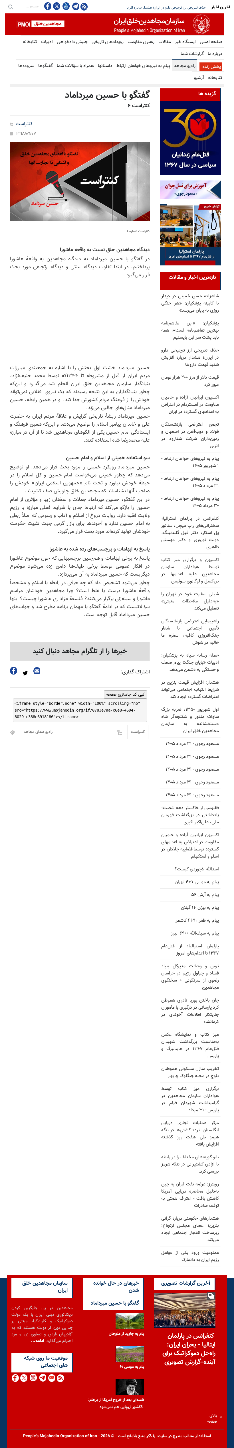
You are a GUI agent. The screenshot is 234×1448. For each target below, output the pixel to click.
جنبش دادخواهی (72, 42)
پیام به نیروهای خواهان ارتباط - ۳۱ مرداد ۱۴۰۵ (190, 482)
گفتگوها (45, 66)
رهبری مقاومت (141, 42)
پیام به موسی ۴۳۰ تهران (197, 882)
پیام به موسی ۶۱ (133, 1367)
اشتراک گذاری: (135, 672)
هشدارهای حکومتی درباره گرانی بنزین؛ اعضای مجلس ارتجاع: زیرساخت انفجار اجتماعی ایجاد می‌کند (190, 1229)
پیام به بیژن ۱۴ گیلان (200, 907)
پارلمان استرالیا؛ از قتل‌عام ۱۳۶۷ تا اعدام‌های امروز (190, 950)
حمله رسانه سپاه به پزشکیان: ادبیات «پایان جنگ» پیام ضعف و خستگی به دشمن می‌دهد (190, 662)
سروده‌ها (26, 66)
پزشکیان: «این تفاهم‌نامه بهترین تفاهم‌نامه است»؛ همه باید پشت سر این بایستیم (190, 330)
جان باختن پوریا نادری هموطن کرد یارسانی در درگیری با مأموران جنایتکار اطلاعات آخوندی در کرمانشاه (190, 1011)
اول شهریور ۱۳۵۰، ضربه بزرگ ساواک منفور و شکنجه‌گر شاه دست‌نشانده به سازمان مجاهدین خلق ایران (190, 720)
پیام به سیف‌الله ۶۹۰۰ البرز (195, 933)
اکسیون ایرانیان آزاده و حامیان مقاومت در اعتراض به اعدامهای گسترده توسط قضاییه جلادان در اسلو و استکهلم (190, 846)
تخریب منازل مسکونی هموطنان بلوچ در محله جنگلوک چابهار (190, 1072)
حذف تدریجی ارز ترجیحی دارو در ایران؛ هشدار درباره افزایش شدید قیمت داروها (190, 357)
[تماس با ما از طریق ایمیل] (51, 1378)
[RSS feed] (84, 6)
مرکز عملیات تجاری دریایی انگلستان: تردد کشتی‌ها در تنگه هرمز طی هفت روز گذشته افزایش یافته (190, 1134)
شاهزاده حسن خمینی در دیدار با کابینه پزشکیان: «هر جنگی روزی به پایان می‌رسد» (190, 303)
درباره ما (215, 54)
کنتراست (24, 124)
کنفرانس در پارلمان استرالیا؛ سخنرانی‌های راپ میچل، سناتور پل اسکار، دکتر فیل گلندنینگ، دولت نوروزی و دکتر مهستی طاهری (190, 533)
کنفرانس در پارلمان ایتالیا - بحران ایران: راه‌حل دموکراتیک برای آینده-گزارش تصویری (188, 1349)
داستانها (105, 66)
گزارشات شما (192, 54)
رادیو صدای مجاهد (38, 732)
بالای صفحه (213, 1417)
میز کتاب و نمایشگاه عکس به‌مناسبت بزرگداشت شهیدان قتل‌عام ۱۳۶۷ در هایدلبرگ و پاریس (190, 1045)
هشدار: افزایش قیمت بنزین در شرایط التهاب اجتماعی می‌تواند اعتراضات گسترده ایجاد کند (190, 689)
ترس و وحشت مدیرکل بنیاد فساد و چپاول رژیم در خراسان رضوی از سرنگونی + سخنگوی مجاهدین (190, 977)
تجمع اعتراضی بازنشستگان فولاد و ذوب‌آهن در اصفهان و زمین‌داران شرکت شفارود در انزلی (190, 435)
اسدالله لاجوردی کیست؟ (197, 869)
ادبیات (47, 42)
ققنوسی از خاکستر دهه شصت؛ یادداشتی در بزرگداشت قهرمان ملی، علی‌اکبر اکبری (190, 815)
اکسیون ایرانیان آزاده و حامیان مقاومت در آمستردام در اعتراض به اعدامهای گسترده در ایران (190, 404)
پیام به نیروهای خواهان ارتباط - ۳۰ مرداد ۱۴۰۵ (190, 502)
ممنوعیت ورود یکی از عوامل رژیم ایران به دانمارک (190, 1256)
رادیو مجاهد (184, 66)
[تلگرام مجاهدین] (75, 6)
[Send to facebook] (13, 671)
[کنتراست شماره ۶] (80, 181)
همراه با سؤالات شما (75, 66)
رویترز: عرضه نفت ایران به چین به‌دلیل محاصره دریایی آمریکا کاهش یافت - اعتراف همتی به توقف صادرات (190, 1195)
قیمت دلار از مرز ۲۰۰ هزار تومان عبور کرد (178, 7)
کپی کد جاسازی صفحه (125, 694)
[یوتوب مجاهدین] (66, 6)
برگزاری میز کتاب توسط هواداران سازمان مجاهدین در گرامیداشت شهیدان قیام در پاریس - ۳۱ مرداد (190, 1099)
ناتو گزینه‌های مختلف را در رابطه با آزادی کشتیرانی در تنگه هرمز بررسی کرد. (190, 1164)
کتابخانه (30, 42)
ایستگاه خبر (185, 42)
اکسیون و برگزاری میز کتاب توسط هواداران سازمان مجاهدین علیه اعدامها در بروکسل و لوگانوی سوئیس (190, 571)
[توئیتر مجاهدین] (56, 6)
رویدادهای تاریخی (108, 42)
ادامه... (37, 1341)
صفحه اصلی (211, 42)
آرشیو (199, 78)
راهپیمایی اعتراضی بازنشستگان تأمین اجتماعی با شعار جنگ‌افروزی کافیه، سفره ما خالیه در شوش (190, 632)
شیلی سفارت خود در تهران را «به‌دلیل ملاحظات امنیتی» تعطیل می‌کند (190, 601)
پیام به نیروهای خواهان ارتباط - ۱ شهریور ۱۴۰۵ (190, 462)
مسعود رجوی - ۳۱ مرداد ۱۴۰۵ (192, 744)
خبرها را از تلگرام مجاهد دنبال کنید (80, 651)
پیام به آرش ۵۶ (205, 895)
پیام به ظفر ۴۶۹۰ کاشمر (197, 920)
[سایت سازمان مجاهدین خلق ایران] (114, 24)
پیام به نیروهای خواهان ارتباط (143, 66)
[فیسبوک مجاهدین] (48, 6)
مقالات (164, 42)
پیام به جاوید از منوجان (127, 1334)
